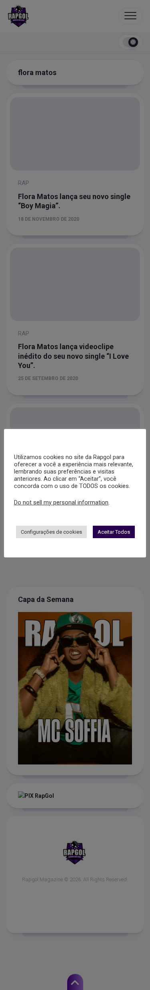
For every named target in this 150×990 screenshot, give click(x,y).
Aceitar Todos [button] (114, 532)
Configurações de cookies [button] (51, 532)
